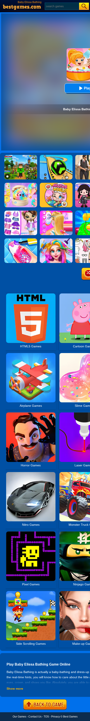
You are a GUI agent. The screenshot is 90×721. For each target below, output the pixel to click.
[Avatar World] (56, 184)
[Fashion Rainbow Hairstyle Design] (56, 240)
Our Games (19, 716)
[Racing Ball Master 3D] (56, 156)
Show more (15, 688)
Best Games (70, 716)
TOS (46, 716)
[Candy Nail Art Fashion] (20, 240)
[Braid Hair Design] (56, 212)
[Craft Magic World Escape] (20, 156)
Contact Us (35, 716)
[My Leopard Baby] (20, 212)
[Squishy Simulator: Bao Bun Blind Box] (20, 184)
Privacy (55, 716)
